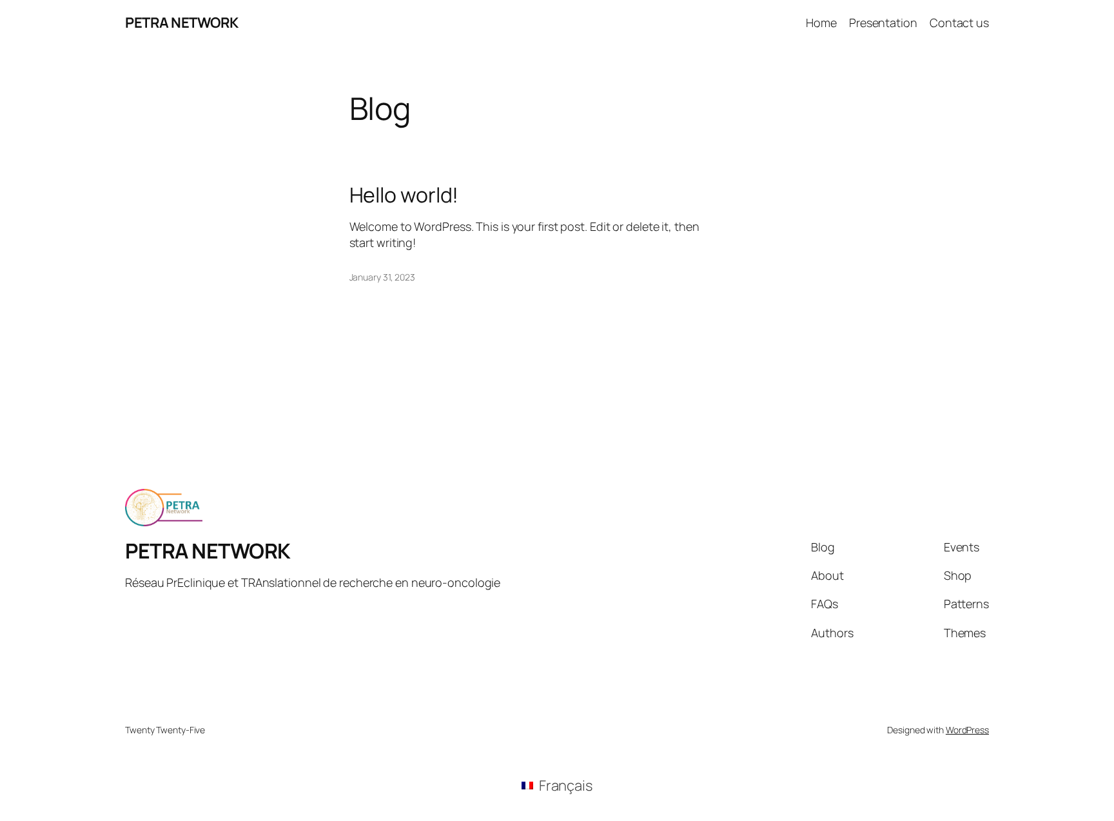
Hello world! (404, 194)
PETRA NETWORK (182, 22)
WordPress (967, 730)
